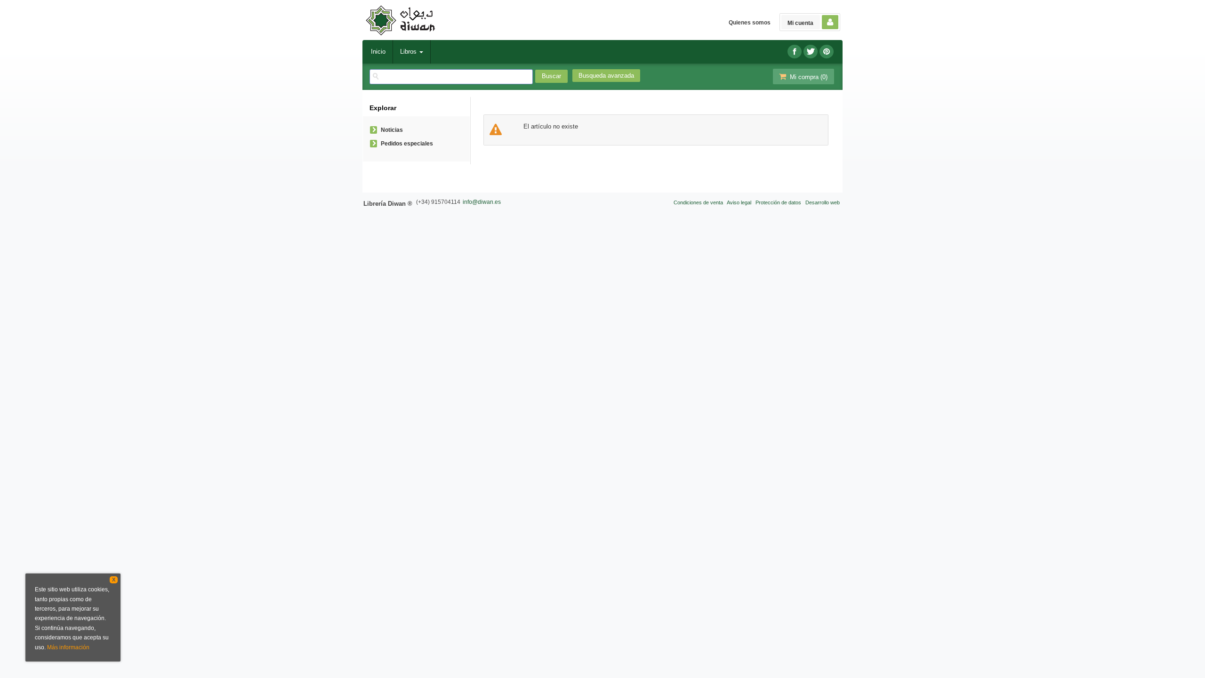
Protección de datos (778, 202)
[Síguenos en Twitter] (810, 51)
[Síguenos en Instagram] (826, 51)
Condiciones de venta (698, 202)
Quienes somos (750, 22)
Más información (68, 647)
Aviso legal (739, 202)
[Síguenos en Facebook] (794, 51)
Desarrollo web (822, 202)
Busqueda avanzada (606, 75)
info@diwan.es (482, 202)
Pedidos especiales (407, 143)
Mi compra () (807, 77)
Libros (409, 51)
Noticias (392, 130)
